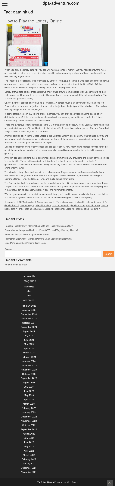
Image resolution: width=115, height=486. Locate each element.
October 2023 (28, 374)
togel (51, 202)
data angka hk (69, 202)
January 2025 (28, 310)
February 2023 (29, 408)
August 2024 (29, 331)
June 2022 (29, 442)
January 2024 (28, 361)
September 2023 (29, 378)
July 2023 (29, 386)
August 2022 (29, 433)
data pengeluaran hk (64, 208)
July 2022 (29, 437)
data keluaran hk (45, 208)
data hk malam (43, 205)
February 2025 (29, 305)
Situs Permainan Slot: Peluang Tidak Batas (26, 243)
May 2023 (29, 395)
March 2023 (29, 403)
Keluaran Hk (29, 276)
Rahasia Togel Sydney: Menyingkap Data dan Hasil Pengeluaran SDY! (39, 225)
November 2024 (29, 318)
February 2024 (29, 357)
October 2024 (28, 322)
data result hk (82, 208)
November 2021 (29, 472)
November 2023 (29, 369)
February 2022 (29, 459)
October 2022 (28, 425)
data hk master (78, 205)
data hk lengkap (27, 205)
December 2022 (29, 416)
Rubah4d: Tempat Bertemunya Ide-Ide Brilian (27, 234)
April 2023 (29, 399)
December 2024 (29, 314)
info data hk (95, 208)
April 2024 (29, 348)
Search (8, 249)
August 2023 (29, 382)
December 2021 (29, 467)
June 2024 (29, 339)
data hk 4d (91, 202)
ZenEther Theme (45, 482)
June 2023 (29, 391)
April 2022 (29, 450)
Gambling (29, 286)
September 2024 (29, 327)
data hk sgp (30, 208)
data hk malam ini (60, 205)
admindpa (29, 202)
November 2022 (29, 420)
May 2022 (29, 446)
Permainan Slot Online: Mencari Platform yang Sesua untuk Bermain (38, 238)
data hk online (93, 205)
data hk (81, 202)
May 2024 (29, 344)
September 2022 (29, 429)
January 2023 (28, 412)
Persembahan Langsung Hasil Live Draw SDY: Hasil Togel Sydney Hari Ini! (41, 230)
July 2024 (29, 335)
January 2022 (28, 463)
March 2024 (29, 352)
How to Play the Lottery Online (33, 20)
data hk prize (17, 208)
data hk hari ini (11, 205)
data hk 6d (102, 202)
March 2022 (29, 455)
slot (29, 291)
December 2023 (29, 365)
